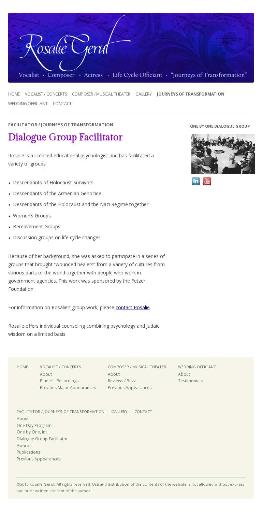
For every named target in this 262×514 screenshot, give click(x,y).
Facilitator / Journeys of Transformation (60, 411)
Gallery (143, 94)
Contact (62, 103)
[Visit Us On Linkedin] (195, 185)
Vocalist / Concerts (46, 94)
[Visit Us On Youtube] (207, 185)
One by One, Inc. (32, 432)
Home (14, 94)
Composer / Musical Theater (101, 94)
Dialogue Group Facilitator (42, 439)
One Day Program (34, 425)
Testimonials (190, 381)
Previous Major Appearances (68, 387)
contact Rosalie (133, 307)
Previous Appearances (129, 387)
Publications (28, 452)
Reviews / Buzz (122, 381)
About (46, 374)
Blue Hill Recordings (59, 381)
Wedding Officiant (27, 103)
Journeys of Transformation (190, 94)
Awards (24, 445)
